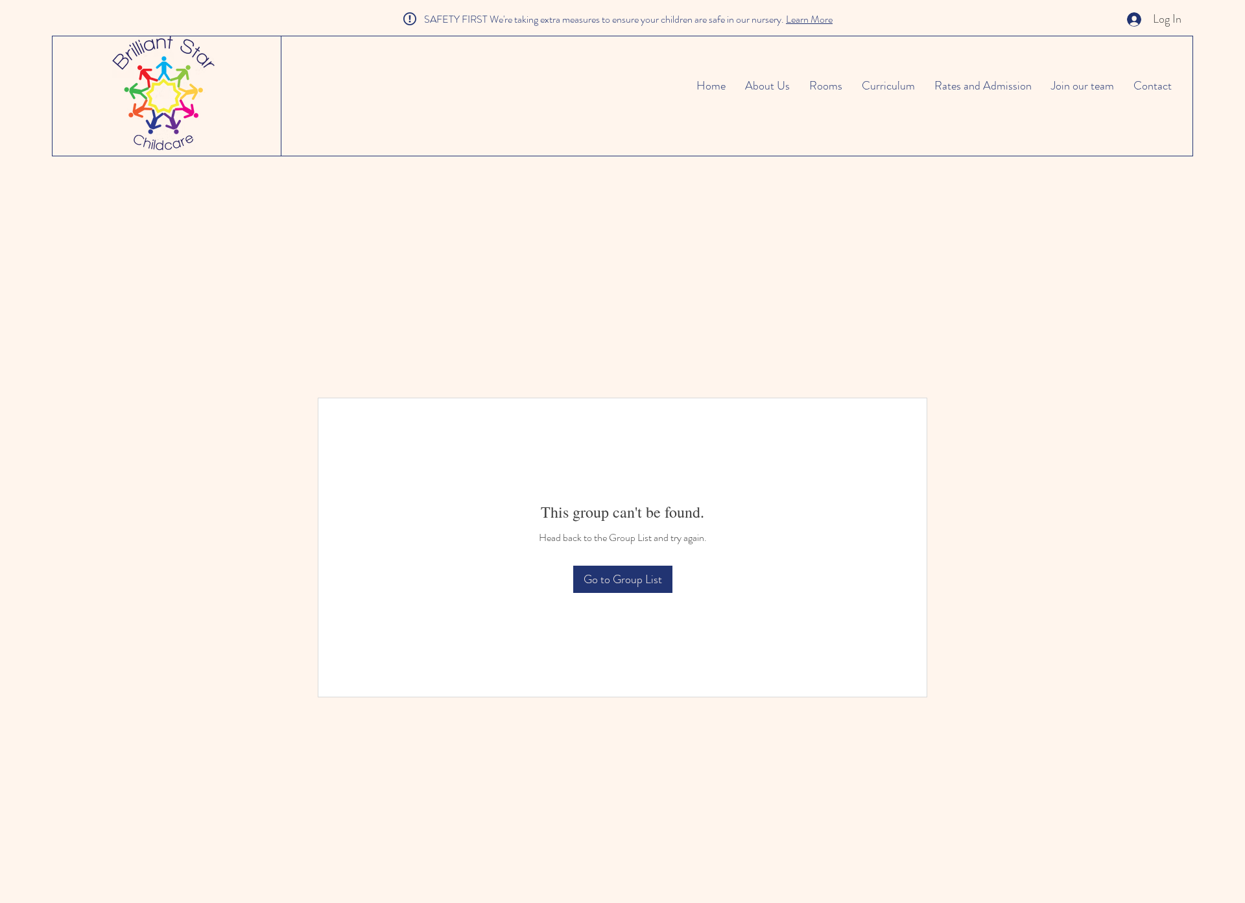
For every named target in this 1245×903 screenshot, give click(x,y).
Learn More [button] (809, 19)
